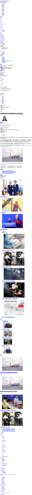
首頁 (2, 56)
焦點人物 (3, 43)
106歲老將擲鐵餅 (2, 212)
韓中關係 (1, 27)
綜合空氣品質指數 (3, 75)
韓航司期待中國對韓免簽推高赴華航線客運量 (8, 172)
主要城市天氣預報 (4, 47)
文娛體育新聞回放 (4, 456)
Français (3, 482)
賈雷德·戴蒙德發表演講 (3, 229)
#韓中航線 (1, 66)
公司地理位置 (4, 472)
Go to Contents (2, 0)
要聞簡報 (3, 460)
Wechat (3, 487)
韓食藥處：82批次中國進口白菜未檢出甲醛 (8, 428)
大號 (3, 135)
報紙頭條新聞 (4, 440)
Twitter (3, 14)
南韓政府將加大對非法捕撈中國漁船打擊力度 (8, 431)
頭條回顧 (1, 34)
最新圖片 (3, 30)
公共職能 (3, 58)
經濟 (1, 21)
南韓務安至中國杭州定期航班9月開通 (7, 173)
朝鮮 (1, 26)
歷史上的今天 (2, 40)
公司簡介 (3, 57)
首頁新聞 (1, 393)
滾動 (1, 18)
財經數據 (3, 44)
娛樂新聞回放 (2, 37)
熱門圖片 (1, 319)
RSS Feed (3, 15)
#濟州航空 (5, 66)
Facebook (3, 13)
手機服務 (3, 52)
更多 (1, 318)
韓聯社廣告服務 (4, 48)
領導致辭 (3, 59)
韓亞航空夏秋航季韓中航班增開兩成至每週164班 (9, 171)
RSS (2, 51)
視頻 (1, 32)
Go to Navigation (6, 0)
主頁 (1, 432)
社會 (2, 99)
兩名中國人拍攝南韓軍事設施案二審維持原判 (8, 429)
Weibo (3, 12)
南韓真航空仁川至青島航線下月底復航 (7, 170)
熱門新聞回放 (2, 35)
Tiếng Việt (3, 483)
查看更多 (3, 70)
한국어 (3, 478)
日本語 (3, 480)
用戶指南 (3, 62)
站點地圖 (3, 53)
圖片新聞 (1, 178)
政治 (2, 97)
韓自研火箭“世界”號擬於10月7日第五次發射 (8, 430)
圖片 (1, 29)
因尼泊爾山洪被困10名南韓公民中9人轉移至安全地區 (8, 410)
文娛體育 (1, 24)
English (3, 479)
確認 (1, 111)
